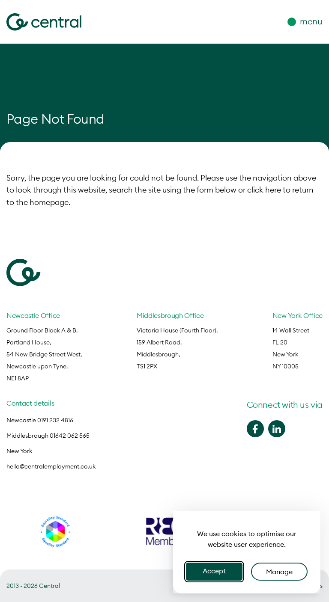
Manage (279, 571)
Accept (214, 570)
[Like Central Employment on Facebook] (255, 428)
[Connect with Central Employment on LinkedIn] (276, 428)
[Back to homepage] (43, 22)
